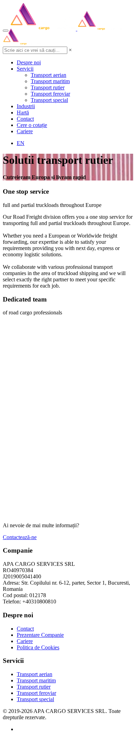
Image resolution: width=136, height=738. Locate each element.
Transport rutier (48, 87)
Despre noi (29, 62)
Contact (25, 119)
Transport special (49, 100)
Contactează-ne (20, 537)
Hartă (23, 112)
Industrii (26, 106)
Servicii (25, 69)
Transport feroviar (50, 94)
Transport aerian (48, 75)
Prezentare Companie (40, 635)
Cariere (25, 131)
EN (20, 143)
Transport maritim (50, 81)
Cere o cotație (32, 125)
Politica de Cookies (38, 647)
